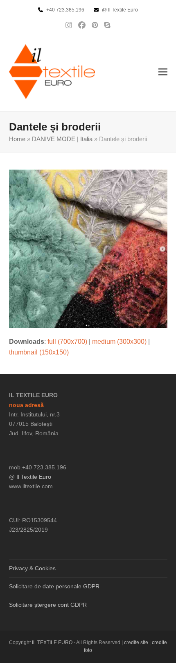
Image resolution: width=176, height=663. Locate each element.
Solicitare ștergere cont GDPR (48, 604)
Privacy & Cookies (32, 568)
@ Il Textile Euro (30, 476)
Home (17, 139)
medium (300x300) (119, 341)
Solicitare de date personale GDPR (54, 586)
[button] (162, 71)
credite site (136, 642)
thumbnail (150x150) (39, 352)
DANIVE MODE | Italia (62, 139)
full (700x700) (67, 341)
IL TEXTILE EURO (53, 642)
